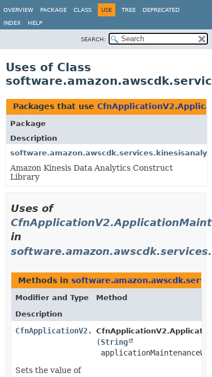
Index (12, 23)
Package (53, 10)
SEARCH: (93, 39)
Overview (18, 10)
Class (82, 10)
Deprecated (161, 10)
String (114, 341)
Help (35, 23)
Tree (129, 10)
